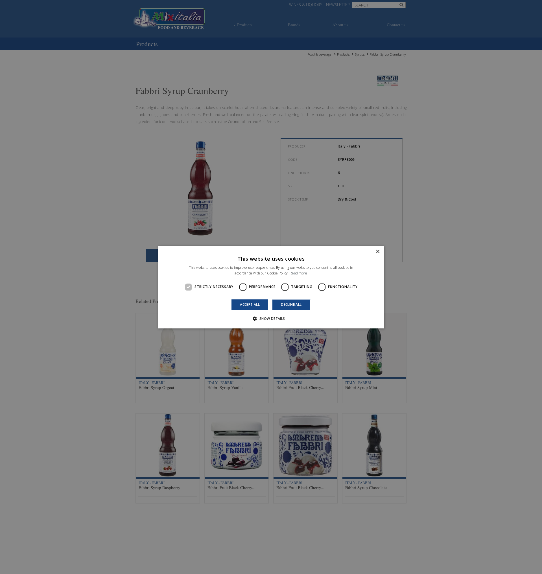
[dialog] (271, 287)
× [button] (377, 252)
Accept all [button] (250, 304)
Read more (298, 273)
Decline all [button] (291, 304)
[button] (271, 318)
